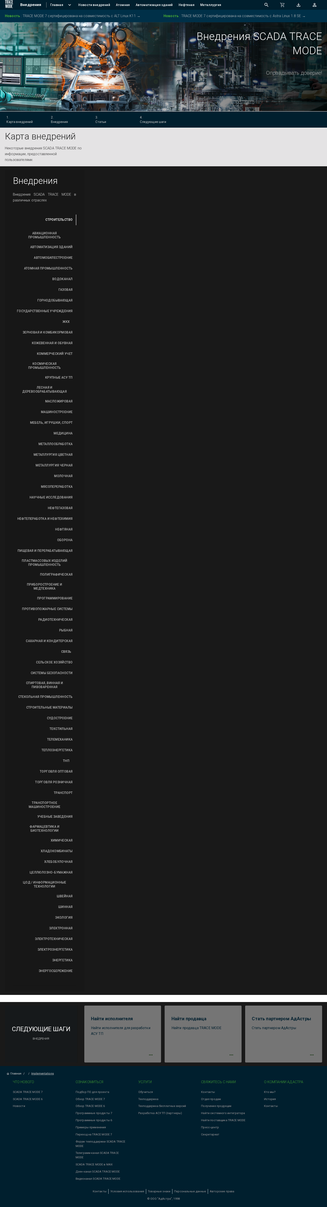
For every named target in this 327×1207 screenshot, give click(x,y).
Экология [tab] (64, 917)
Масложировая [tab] (59, 401)
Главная (15, 1073)
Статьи (100, 120)
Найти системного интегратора (223, 1113)
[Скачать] (298, 5)
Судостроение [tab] (60, 718)
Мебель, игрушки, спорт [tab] (51, 422)
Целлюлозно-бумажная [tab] (51, 872)
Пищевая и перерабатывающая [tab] (45, 550)
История (270, 1099)
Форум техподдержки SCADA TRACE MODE (100, 1143)
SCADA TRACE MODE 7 (28, 1092)
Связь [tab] (66, 651)
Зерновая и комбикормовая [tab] (48, 332)
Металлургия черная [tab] (54, 465)
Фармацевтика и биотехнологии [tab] (44, 828)
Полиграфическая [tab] (56, 574)
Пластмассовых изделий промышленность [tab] (44, 562)
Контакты (208, 1092)
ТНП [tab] (66, 761)
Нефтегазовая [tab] (60, 508)
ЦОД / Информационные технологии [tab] (44, 884)
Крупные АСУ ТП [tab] (59, 377)
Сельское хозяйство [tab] (54, 662)
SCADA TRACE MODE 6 (28, 1099)
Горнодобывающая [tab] (55, 300)
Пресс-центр (210, 1127)
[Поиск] (266, 5)
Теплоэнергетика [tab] (57, 750)
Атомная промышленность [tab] (48, 268)
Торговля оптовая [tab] (56, 771)
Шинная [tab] (65, 907)
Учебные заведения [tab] (55, 816)
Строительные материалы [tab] (49, 707)
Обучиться (145, 1092)
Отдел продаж (211, 1099)
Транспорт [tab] (63, 793)
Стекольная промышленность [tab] (45, 697)
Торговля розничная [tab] (54, 782)
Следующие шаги (153, 120)
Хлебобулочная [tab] (58, 862)
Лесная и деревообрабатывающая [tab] (44, 389)
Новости (19, 1106)
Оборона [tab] (65, 540)
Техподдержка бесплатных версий (162, 1106)
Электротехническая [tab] (54, 939)
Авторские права (222, 1191)
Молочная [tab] (63, 476)
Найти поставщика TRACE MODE (223, 1120)
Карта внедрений (19, 120)
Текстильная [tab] (61, 729)
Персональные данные (190, 1191)
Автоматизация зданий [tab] (51, 247)
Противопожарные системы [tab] (47, 609)
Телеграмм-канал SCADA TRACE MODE (97, 1155)
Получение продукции (216, 1106)
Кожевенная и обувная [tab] (52, 343)
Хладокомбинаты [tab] (57, 851)
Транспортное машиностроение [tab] (45, 805)
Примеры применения (91, 1127)
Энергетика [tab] (62, 960)
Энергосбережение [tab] (56, 971)
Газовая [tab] (66, 289)
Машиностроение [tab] (57, 412)
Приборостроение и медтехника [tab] (44, 586)
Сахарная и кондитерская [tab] (49, 641)
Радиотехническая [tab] (55, 619)
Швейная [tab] (65, 896)
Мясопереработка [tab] (57, 486)
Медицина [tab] (63, 433)
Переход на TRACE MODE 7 (94, 1134)
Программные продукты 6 (94, 1120)
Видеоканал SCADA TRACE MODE (98, 1178)
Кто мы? (270, 1092)
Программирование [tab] (55, 598)
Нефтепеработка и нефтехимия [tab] (45, 518)
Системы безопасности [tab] (52, 673)
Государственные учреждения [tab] (45, 311)
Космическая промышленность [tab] (44, 366)
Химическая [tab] (62, 840)
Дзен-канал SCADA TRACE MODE (98, 1171)
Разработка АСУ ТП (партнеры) (160, 1113)
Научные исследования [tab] (51, 497)
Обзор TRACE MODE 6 (90, 1106)
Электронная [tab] (61, 928)
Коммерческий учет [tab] (55, 353)
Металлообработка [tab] (55, 444)
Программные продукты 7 (94, 1113)
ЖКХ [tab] (66, 321)
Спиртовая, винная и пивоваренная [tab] (44, 685)
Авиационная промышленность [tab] (44, 235)
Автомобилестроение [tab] (53, 257)
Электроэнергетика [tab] (55, 949)
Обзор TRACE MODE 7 (90, 1099)
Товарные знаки (159, 1191)
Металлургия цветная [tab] (53, 454)
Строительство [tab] (59, 219)
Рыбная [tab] (66, 630)
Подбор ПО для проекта (92, 1092)
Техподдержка (148, 1099)
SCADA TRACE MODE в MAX (94, 1164)
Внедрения (59, 120)
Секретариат (210, 1134)
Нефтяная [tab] (64, 529)
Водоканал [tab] (62, 279)
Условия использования (127, 1191)
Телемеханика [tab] (60, 739)
